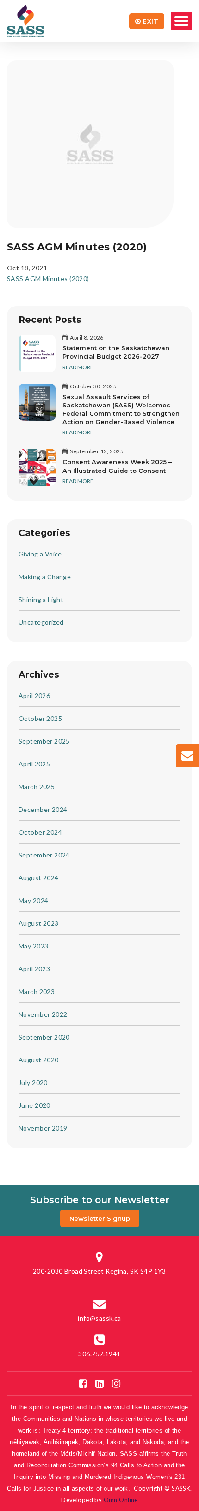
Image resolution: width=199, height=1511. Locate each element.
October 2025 (40, 718)
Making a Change (45, 577)
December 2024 (43, 809)
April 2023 (34, 969)
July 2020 (33, 1082)
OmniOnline (121, 1500)
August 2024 (39, 878)
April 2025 (34, 764)
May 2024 (33, 900)
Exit (150, 21)
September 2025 (44, 741)
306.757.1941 (99, 1354)
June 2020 (34, 1105)
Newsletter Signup (99, 1218)
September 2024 (44, 855)
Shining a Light (41, 599)
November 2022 (43, 1014)
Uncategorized (41, 622)
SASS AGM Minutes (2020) (48, 278)
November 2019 (43, 1128)
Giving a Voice (40, 554)
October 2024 (40, 832)
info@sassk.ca (99, 1318)
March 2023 (37, 991)
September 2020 (44, 1037)
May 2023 (33, 946)
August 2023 (39, 923)
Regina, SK (99, 1271)
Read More (77, 367)
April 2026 (34, 696)
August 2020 (39, 1060)
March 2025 (37, 787)
